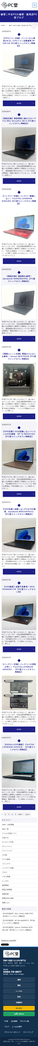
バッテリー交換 (7, 868)
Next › (20, 814)
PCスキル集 (24, 1021)
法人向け (19, 1008)
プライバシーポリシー (12, 1032)
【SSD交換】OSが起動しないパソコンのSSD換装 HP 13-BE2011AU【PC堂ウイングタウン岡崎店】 (19, 434)
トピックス (6, 864)
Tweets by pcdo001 (8, 940)
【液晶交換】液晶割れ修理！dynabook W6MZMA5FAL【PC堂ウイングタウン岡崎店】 (19, 278)
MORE (19, 103)
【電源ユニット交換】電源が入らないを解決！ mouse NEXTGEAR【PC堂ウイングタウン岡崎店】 (19, 356)
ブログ (4, 872)
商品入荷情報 (7, 890)
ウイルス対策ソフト (9, 833)
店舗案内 (19, 1002)
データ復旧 (6, 859)
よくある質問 (17, 1027)
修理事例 (5, 885)
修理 (19, 980)
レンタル (5, 881)
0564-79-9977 (12, 971)
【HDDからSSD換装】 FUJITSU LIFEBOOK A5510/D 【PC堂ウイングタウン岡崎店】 (19, 747)
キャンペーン (7, 846)
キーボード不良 (7, 842)
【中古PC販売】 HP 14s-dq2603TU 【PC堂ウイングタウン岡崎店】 (18, 921)
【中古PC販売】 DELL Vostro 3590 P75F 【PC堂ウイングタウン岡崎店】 (17, 914)
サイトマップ (28, 1032)
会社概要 (14, 1021)
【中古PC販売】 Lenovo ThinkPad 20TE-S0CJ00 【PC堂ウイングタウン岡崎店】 (17, 928)
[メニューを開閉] (34, 5)
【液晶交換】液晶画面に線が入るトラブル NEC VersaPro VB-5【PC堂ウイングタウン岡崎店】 (19, 120)
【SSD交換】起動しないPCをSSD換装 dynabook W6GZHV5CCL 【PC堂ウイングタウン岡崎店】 (19, 511)
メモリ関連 (6, 876)
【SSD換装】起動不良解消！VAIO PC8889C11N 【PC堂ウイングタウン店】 (19, 589)
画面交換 (5, 894)
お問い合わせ (19, 1014)
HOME (3, 25)
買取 (19, 985)
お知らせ (5, 838)
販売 (19, 997)
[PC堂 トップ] (9, 5)
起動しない (6, 903)
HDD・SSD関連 (8, 825)
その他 (4, 855)
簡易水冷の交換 (7, 898)
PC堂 (6, 1021)
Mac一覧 (5, 829)
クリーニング (7, 851)
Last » (27, 814)
